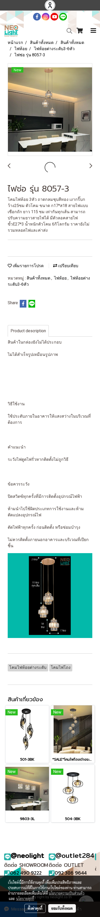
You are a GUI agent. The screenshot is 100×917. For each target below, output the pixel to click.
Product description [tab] (28, 330)
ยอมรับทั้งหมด (62, 908)
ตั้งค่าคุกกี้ (35, 908)
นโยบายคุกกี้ (25, 898)
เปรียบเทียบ (67, 265)
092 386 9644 (71, 873)
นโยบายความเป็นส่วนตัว (66, 893)
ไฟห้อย (61, 278)
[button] (68, 31)
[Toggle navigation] (93, 31)
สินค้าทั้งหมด (39, 278)
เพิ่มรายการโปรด (28, 265)
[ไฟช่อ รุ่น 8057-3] (50, 110)
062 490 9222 (26, 873)
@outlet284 (74, 855)
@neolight (27, 855)
